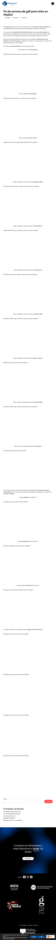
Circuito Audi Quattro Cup (9, 816)
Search (5, 799)
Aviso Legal (22, 925)
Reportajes (16, 17)
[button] (52, 3)
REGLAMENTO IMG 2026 (9, 818)
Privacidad (30, 925)
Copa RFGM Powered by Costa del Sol (12, 811)
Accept (33, 936)
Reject (41, 936)
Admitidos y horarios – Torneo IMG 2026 (12, 820)
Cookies (36, 925)
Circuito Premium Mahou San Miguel (11, 813)
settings (12, 938)
